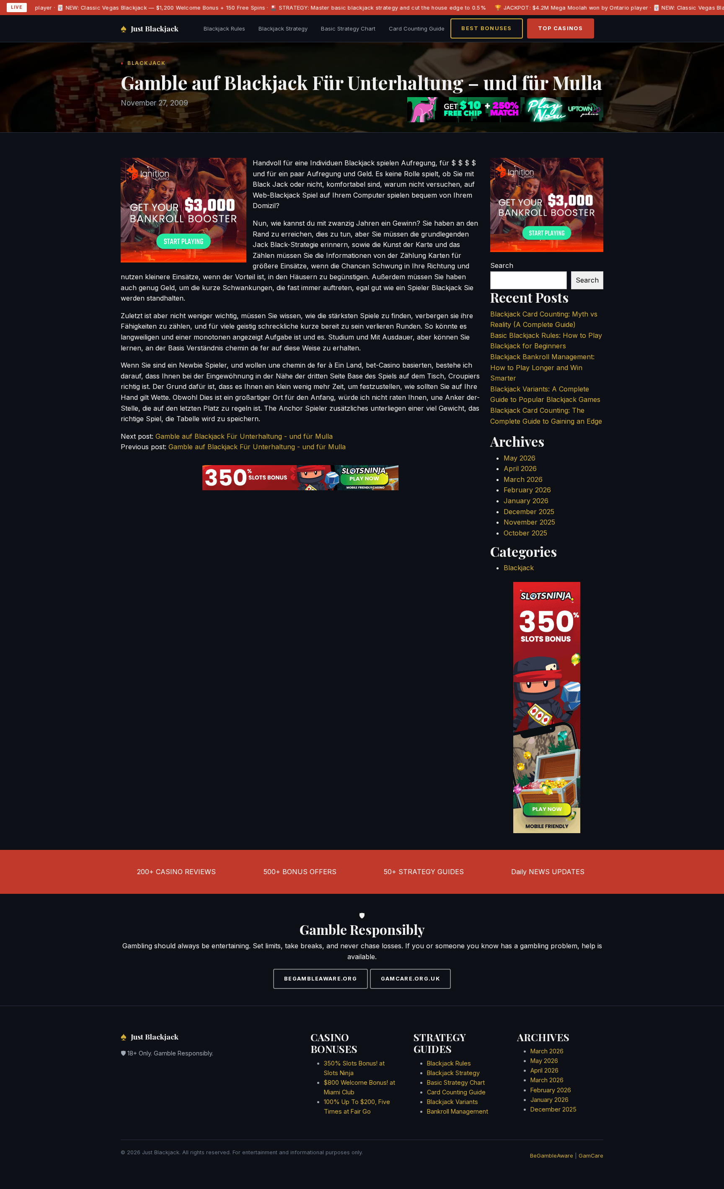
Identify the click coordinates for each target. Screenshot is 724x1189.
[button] (362, 561)
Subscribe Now (362, 631)
